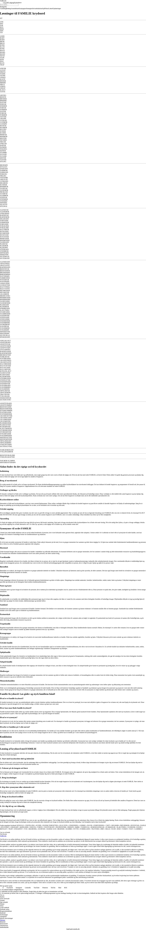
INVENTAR (135, 825)
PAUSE (89, 825)
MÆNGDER (24, 827)
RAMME (69, 829)
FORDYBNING (99, 825)
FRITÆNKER (124, 825)
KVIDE (38, 825)
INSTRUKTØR (61, 827)
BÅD (119, 829)
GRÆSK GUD (51, 829)
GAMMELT (138, 829)
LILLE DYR (63, 825)
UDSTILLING (30, 825)
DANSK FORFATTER (50, 825)
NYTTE (76, 829)
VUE (25, 829)
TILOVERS (95, 829)
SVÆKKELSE (110, 827)
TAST (131, 829)
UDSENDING (73, 825)
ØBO (102, 829)
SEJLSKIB (115, 825)
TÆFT (108, 825)
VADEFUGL (85, 827)
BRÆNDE (61, 829)
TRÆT (10, 829)
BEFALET (3, 829)
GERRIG (83, 825)
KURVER (41, 829)
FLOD (113, 829)
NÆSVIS (33, 827)
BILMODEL (33, 829)
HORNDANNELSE (97, 827)
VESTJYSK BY (49, 827)
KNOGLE (20, 825)
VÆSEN (125, 829)
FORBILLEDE (85, 829)
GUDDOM (131, 827)
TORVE (40, 827)
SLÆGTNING (121, 827)
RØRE (77, 827)
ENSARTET (18, 829)
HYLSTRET (5, 827)
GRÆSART (14, 827)
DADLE (143, 825)
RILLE (107, 829)
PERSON (71, 827)
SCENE (139, 827)
